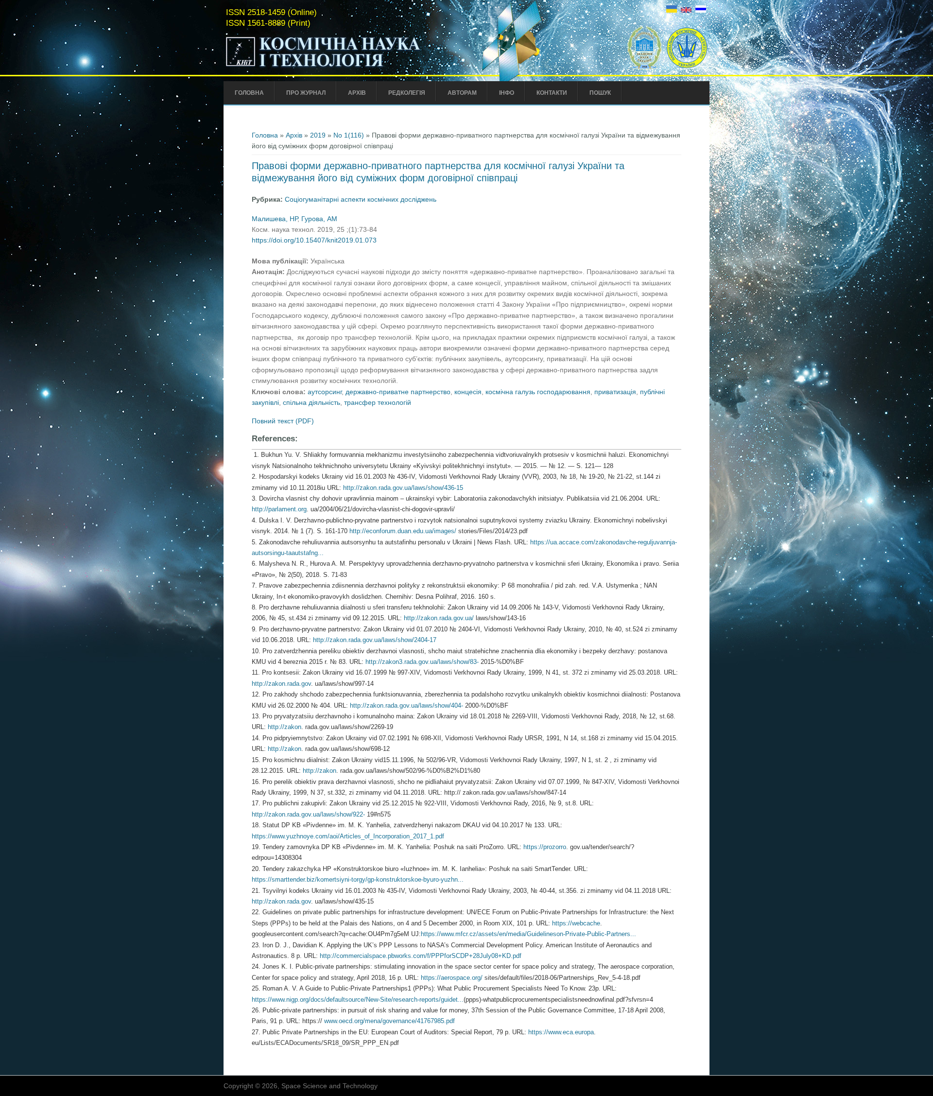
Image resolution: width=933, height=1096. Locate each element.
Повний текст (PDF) (283, 421)
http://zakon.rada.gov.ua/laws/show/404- (406, 705)
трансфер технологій (377, 402)
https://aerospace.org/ (452, 977)
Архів (357, 92)
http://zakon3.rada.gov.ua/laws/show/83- (422, 661)
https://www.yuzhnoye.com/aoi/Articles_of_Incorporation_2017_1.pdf (349, 836)
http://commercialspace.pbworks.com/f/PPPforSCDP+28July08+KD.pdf (421, 955)
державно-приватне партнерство (398, 392)
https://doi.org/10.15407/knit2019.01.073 (314, 240)
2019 (318, 135)
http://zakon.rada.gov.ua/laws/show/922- (308, 814)
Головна (249, 92)
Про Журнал (306, 92)
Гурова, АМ (319, 219)
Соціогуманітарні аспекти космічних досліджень (360, 199)
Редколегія (406, 92)
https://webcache (576, 923)
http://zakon (284, 727)
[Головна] (343, 67)
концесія (468, 392)
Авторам (462, 92)
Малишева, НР (274, 219)
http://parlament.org (279, 509)
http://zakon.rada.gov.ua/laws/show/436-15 (404, 487)
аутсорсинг (325, 392)
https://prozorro (544, 847)
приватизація (615, 392)
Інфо (506, 92)
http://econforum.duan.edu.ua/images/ (402, 531)
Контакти (551, 92)
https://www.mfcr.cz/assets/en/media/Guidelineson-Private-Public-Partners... (528, 934)
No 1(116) (348, 135)
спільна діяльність (311, 402)
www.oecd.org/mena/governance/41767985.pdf (390, 1021)
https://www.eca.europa (561, 1032)
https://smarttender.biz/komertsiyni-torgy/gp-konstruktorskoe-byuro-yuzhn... (358, 879)
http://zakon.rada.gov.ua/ (439, 618)
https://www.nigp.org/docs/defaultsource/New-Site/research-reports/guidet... (358, 999)
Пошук (600, 92)
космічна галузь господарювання (537, 392)
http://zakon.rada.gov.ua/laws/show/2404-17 (375, 640)
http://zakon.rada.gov (281, 683)
